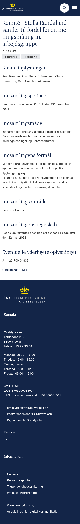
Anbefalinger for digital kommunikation (33, 511)
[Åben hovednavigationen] (76, 8)
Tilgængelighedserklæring (25, 487)
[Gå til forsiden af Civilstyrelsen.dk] (11, 8)
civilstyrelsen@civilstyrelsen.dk (27, 408)
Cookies (12, 474)
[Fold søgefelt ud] (64, 8)
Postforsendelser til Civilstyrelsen (29, 414)
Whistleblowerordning (22, 493)
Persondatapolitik (18, 480)
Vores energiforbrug (20, 505)
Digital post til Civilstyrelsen (26, 420)
